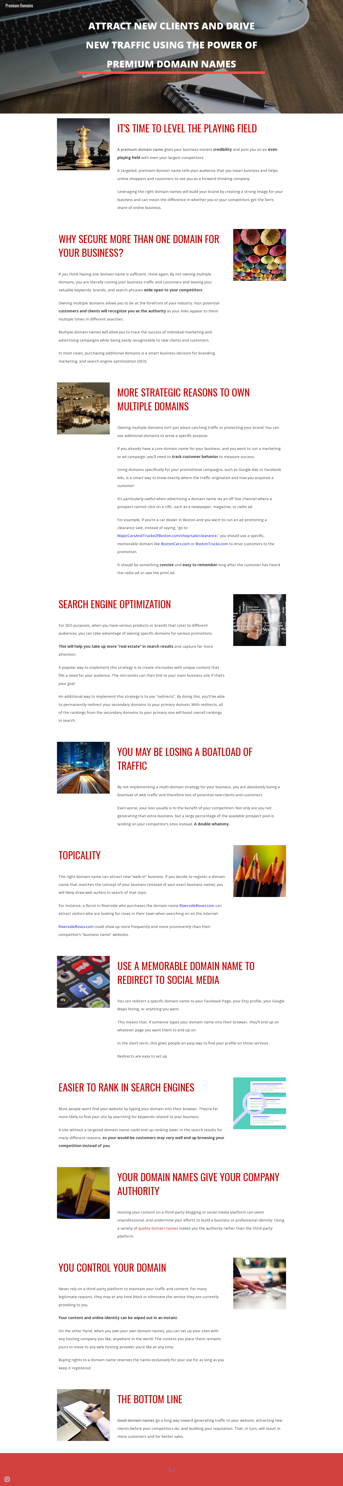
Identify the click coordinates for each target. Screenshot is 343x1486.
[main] (171, 56)
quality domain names (158, 1228)
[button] (7, 1479)
